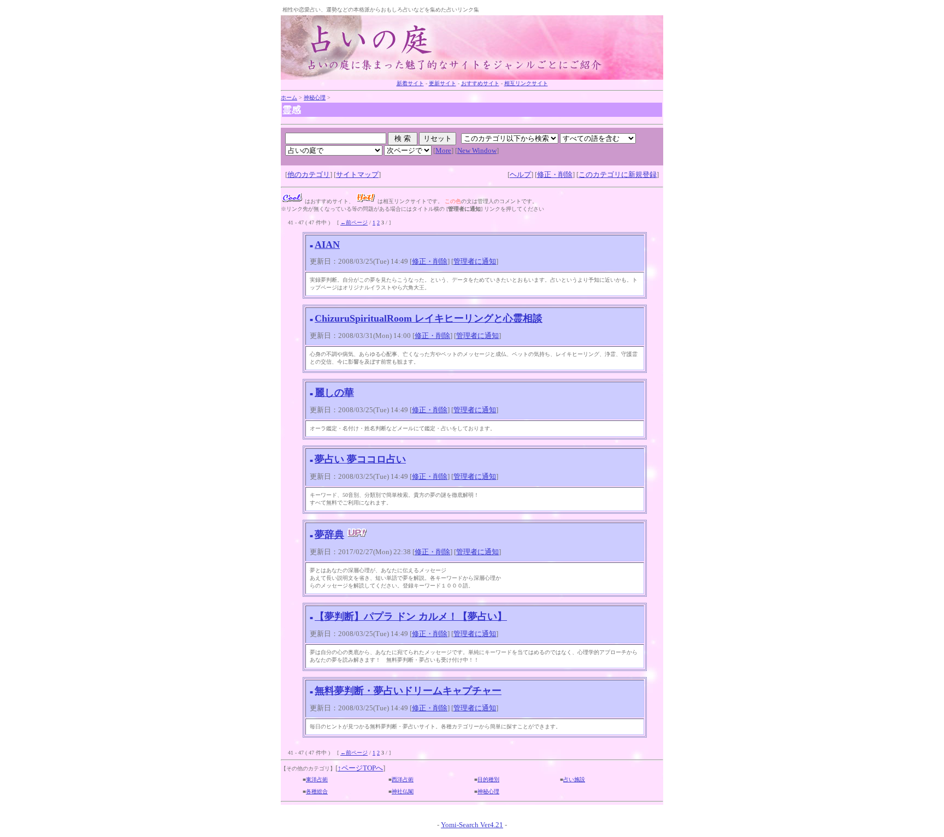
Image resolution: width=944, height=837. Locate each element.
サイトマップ (357, 174)
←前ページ (354, 222)
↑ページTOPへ (360, 768)
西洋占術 (403, 779)
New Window (477, 150)
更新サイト (442, 83)
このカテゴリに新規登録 (618, 174)
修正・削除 (555, 174)
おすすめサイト (480, 83)
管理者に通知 (474, 261)
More (443, 150)
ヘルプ (520, 174)
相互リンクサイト (526, 83)
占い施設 (574, 779)
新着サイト (410, 83)
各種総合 (317, 791)
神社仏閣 (403, 791)
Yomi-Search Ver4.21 (472, 825)
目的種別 (488, 779)
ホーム (289, 97)
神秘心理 (315, 97)
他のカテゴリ (308, 174)
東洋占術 (317, 779)
